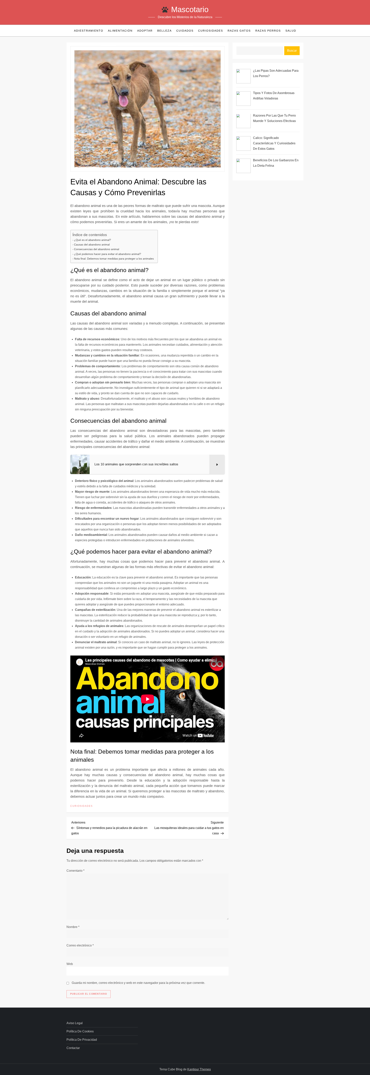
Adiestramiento (88, 30)
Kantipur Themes (199, 1069)
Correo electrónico (80, 945)
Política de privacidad (81, 1039)
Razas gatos (239, 30)
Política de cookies (80, 1031)
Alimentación (120, 30)
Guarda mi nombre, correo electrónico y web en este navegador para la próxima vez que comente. (138, 982)
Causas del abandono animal (92, 244)
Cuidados (184, 30)
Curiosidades (210, 30)
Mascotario (190, 9)
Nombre (72, 927)
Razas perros (268, 30)
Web (69, 964)
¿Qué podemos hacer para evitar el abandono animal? (107, 254)
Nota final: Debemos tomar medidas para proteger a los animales (114, 258)
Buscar (292, 50)
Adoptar (145, 30)
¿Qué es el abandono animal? (92, 239)
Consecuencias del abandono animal (96, 249)
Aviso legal (74, 1023)
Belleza (164, 30)
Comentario (75, 870)
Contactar (73, 1048)
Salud (290, 30)
